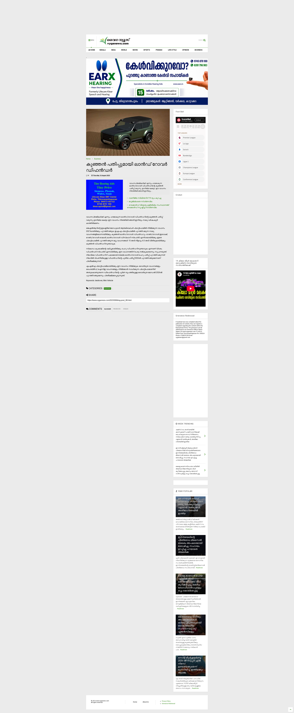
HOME (92, 50)
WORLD (124, 50)
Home (88, 159)
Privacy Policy (166, 701)
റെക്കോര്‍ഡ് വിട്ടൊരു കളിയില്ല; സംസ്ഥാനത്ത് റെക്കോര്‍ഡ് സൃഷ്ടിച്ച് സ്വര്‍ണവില (148, 206)
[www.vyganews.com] (115, 45)
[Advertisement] (147, 18)
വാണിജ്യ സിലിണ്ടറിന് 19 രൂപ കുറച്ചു (145, 198)
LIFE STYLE (172, 50)
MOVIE (135, 50)
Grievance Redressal (168, 703)
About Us (146, 702)
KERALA (103, 50)
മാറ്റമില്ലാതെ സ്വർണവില (140, 201)
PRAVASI (159, 50)
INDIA (113, 50)
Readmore (189, 529)
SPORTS (146, 50)
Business (97, 159)
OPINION (185, 50)
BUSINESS (198, 50)
